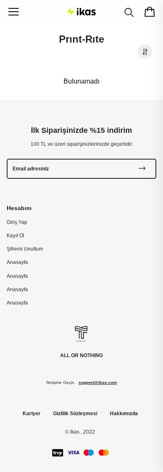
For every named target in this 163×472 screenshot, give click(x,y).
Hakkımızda (124, 413)
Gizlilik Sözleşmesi (75, 413)
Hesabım (19, 208)
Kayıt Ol (15, 236)
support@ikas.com (98, 382)
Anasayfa (17, 262)
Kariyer (32, 413)
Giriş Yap (17, 222)
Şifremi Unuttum (25, 249)
